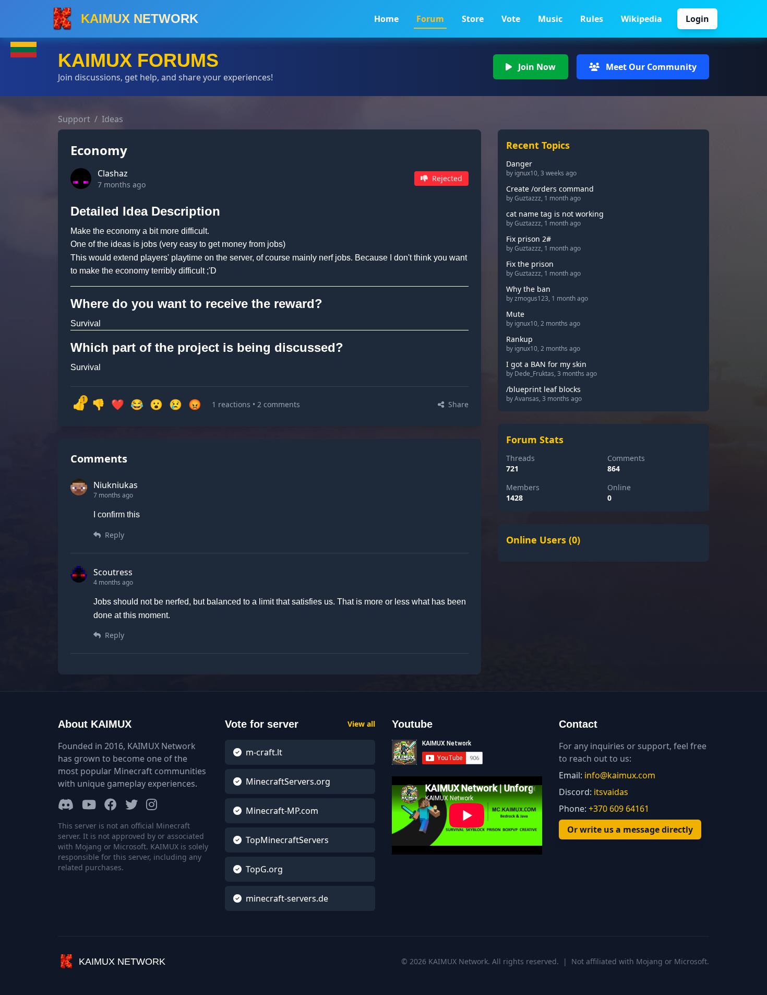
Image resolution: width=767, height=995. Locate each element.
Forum (430, 19)
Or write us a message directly (630, 829)
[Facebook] (110, 805)
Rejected (446, 178)
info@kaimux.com (619, 775)
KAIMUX (139, 18)
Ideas (112, 119)
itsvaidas (611, 792)
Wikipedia (641, 19)
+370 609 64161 (619, 808)
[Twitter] (131, 805)
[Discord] (66, 805)
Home (386, 19)
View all (361, 724)
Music (550, 19)
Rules (591, 19)
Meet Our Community (650, 67)
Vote (510, 19)
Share (457, 404)
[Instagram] (151, 805)
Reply (113, 535)
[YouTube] (89, 805)
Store (473, 19)
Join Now (536, 67)
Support (78, 119)
